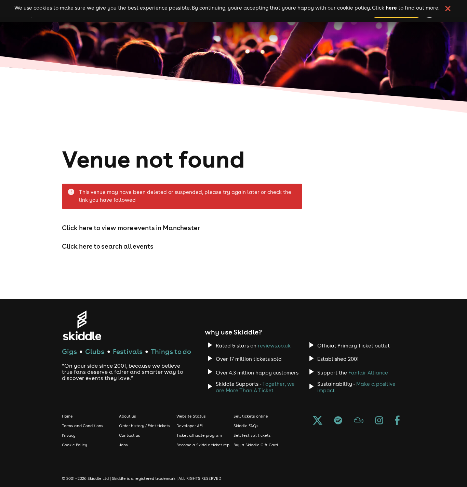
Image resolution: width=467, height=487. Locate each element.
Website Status (191, 416)
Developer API (189, 425)
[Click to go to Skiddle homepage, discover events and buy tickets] (82, 325)
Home (67, 416)
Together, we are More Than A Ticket (255, 387)
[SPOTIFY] (338, 421)
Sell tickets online (251, 416)
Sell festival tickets (252, 435)
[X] (317, 421)
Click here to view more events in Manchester (131, 228)
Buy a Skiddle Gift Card (256, 445)
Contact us (129, 435)
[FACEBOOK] (397, 421)
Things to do (171, 351)
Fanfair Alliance (368, 372)
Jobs (123, 445)
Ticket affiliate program (199, 435)
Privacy (69, 435)
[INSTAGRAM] (379, 421)
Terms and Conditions (82, 425)
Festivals (128, 351)
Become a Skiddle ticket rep (202, 445)
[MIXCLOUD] (358, 421)
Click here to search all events (108, 246)
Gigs (69, 351)
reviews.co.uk (274, 345)
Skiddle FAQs (246, 425)
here (391, 7)
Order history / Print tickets (144, 425)
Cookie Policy (74, 445)
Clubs (94, 351)
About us (127, 416)
